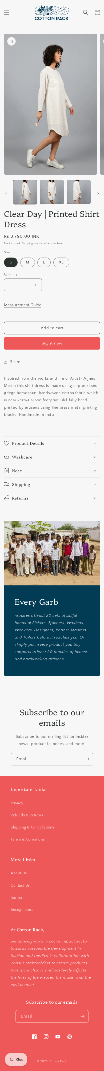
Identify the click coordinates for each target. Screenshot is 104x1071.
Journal (17, 898)
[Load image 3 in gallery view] (79, 192)
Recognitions (22, 910)
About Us (19, 873)
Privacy (17, 803)
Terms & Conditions (28, 839)
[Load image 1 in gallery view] (25, 192)
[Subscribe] (87, 759)
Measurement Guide (22, 305)
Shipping (27, 243)
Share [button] (15, 362)
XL (61, 262)
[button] (7, 12)
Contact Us (20, 885)
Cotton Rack (58, 1061)
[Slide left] (6, 193)
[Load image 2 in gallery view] (52, 192)
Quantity (11, 274)
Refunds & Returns (27, 815)
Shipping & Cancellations (32, 827)
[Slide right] (98, 193)
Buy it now (52, 343)
